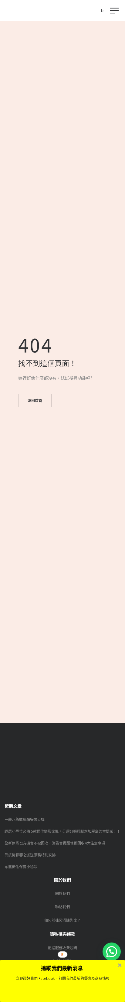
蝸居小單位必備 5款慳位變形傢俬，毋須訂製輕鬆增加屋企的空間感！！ (62, 831)
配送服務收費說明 (62, 947)
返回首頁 (35, 400)
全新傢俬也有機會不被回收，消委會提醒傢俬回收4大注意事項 (55, 842)
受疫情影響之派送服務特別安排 (30, 854)
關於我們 (62, 893)
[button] (112, 952)
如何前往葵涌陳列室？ (62, 919)
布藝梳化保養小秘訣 (21, 866)
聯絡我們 (62, 906)
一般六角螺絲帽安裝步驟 (25, 819)
